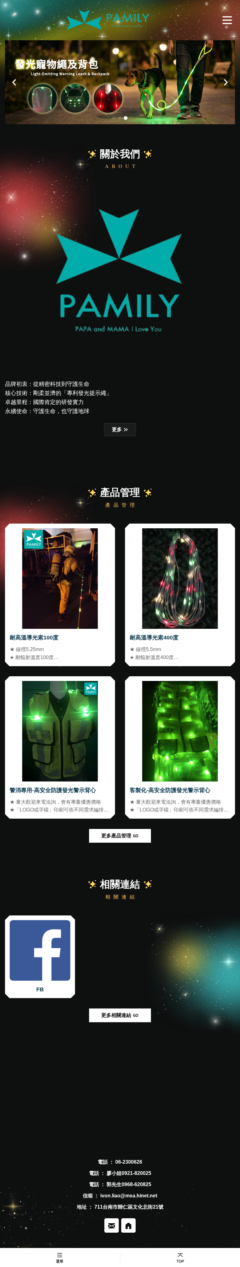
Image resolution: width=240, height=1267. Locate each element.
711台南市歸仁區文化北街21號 (128, 1207)
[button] (14, 82)
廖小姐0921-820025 (129, 1173)
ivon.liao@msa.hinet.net (128, 1195)
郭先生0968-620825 (129, 1184)
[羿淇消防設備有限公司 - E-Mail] (111, 1225)
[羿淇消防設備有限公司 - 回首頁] (110, 20)
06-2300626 (128, 1162)
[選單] (227, 20)
